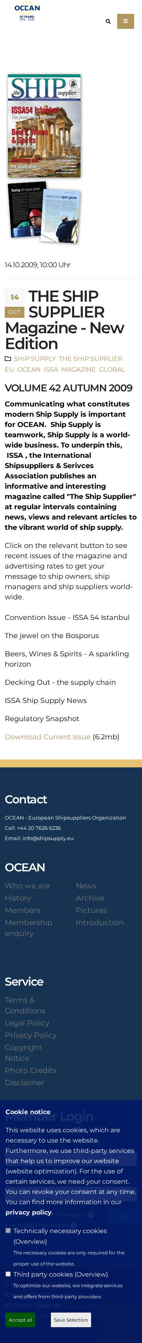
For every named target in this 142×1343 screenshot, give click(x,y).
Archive (90, 898)
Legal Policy (27, 1023)
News (86, 885)
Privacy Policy (30, 1035)
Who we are (27, 885)
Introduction (100, 922)
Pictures (91, 910)
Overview (30, 1241)
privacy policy (29, 1212)
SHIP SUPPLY (35, 359)
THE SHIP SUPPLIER (90, 359)
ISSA (50, 369)
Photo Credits (30, 1070)
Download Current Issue (48, 737)
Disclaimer (25, 1082)
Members (22, 910)
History (18, 898)
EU (9, 369)
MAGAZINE (78, 369)
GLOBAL (112, 369)
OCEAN (28, 369)
